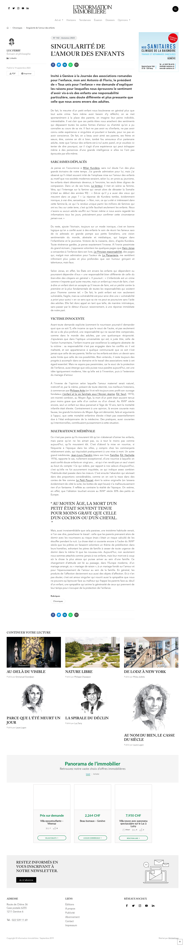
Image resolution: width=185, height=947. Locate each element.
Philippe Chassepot (82, 677)
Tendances (85, 20)
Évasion (98, 20)
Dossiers (110, 20)
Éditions (69, 904)
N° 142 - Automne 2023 (64, 38)
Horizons (71, 20)
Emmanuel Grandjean (25, 677)
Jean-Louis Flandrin (81, 455)
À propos (70, 909)
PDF (13, 74)
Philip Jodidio (139, 677)
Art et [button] (58, 20)
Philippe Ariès (77, 391)
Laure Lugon (21, 728)
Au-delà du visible (26, 672)
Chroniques (17, 28)
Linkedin (13, 58)
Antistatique (173, 938)
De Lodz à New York (145, 672)
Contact (69, 921)
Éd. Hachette (127, 455)
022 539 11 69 (20, 920)
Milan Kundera (91, 168)
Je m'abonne (26, 880)
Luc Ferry (78, 723)
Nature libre (79, 672)
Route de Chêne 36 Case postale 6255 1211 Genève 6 (17, 908)
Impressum (71, 925)
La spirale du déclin (87, 718)
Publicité (70, 913)
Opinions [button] (123, 20)
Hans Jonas (128, 248)
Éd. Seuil (121, 394)
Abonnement (72, 917)
